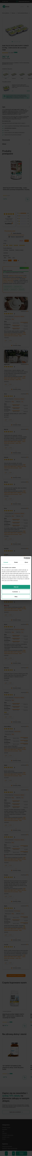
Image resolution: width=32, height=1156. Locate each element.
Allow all (16, 586)
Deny (16, 596)
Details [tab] (16, 562)
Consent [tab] (5, 562)
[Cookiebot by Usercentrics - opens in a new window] (23, 558)
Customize (15, 591)
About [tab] (26, 562)
